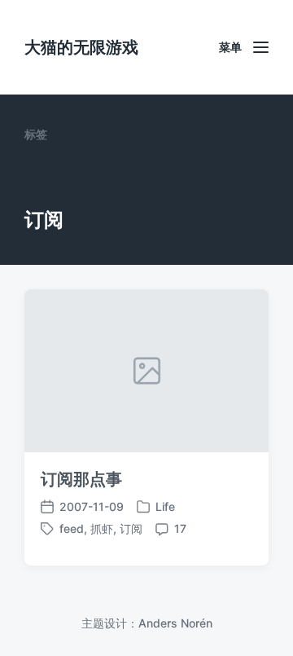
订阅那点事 (81, 479)
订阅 (131, 528)
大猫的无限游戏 (81, 47)
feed (71, 528)
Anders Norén (175, 623)
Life (165, 506)
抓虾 (101, 528)
